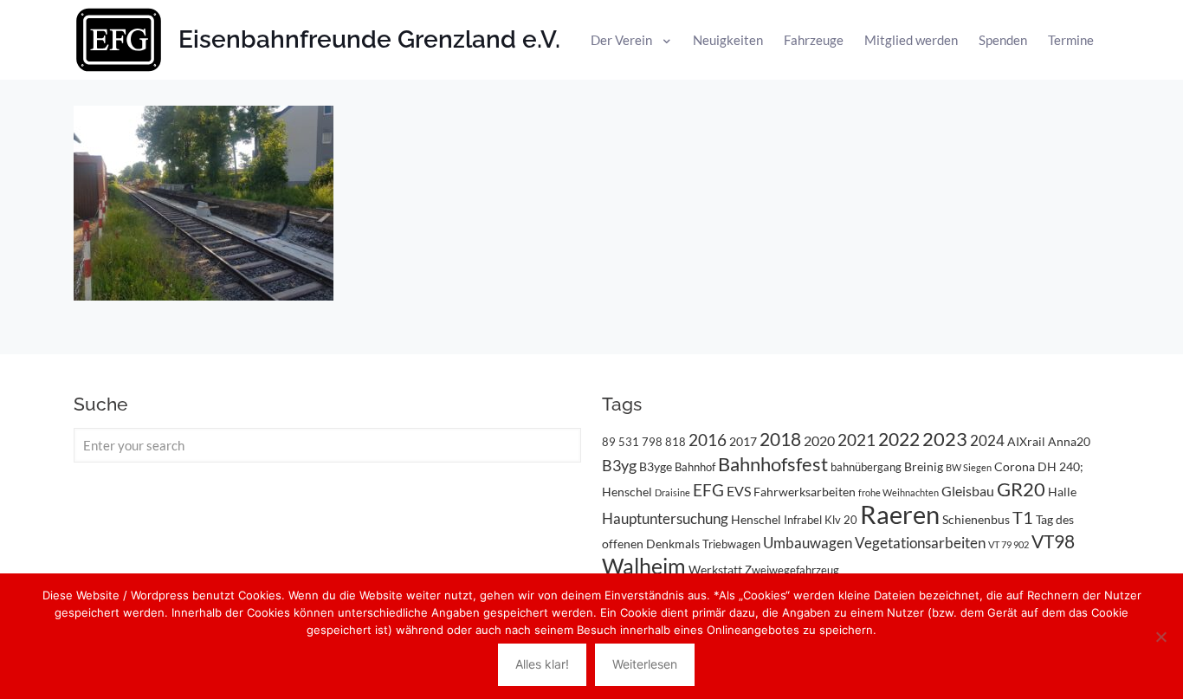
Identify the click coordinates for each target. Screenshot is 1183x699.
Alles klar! (542, 664)
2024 (987, 440)
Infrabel (803, 520)
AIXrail (1026, 441)
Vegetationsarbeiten (920, 543)
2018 (780, 439)
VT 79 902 (1008, 544)
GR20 (1021, 489)
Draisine (672, 492)
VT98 (1053, 541)
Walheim (644, 566)
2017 (743, 441)
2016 (707, 440)
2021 (856, 440)
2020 (819, 440)
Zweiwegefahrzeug (792, 570)
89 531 (620, 442)
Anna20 (1069, 441)
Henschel (756, 519)
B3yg (619, 465)
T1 (1022, 517)
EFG (708, 490)
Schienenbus (976, 519)
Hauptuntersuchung (665, 518)
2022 (899, 439)
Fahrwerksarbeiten (804, 491)
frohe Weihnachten (898, 492)
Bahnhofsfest (773, 464)
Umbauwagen (807, 543)
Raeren (900, 514)
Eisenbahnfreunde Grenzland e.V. (369, 39)
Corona (1014, 466)
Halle (1062, 491)
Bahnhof (695, 467)
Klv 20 (840, 520)
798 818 (664, 442)
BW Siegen (969, 467)
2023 (944, 438)
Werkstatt (715, 569)
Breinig (923, 466)
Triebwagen (731, 544)
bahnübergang (866, 467)
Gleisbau (967, 490)
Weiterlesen (644, 664)
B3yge (655, 466)
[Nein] (1161, 636)
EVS (739, 490)
